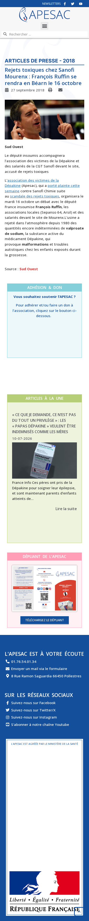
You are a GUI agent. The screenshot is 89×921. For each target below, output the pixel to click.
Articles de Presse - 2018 (40, 61)
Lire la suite (66, 508)
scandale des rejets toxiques (34, 196)
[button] (44, 26)
